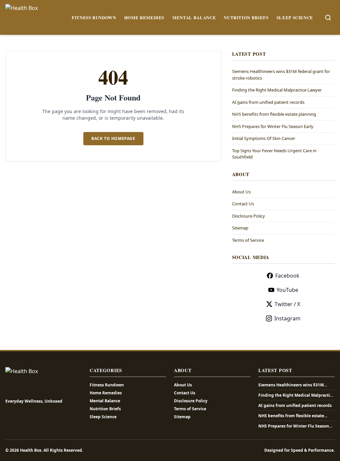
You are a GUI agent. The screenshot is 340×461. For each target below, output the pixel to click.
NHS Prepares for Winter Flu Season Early (272, 126)
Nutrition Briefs (246, 17)
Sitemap (240, 228)
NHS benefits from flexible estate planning (274, 114)
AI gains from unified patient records (268, 102)
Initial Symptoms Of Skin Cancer (263, 138)
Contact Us (243, 204)
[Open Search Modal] (328, 17)
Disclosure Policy (248, 216)
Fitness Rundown (94, 17)
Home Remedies (144, 17)
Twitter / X (287, 304)
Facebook (287, 275)
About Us (241, 192)
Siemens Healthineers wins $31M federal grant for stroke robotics (291, 385)
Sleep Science (295, 17)
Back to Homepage (113, 138)
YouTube (287, 290)
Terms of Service (248, 240)
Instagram (287, 318)
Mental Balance (194, 17)
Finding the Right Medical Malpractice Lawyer (277, 90)
